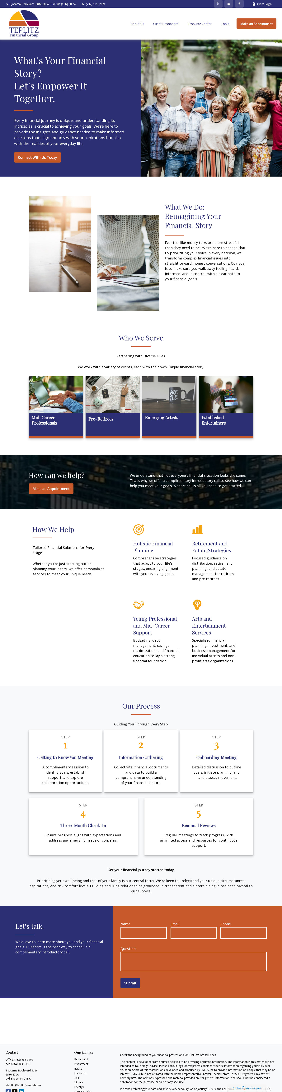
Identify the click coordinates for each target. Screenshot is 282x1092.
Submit (130, 983)
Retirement (81, 1059)
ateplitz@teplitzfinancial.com (23, 1085)
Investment (81, 1064)
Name (125, 924)
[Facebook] (239, 4)
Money (78, 1082)
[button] (137, 24)
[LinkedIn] (228, 4)
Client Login (264, 4)
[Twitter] (218, 4)
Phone (225, 924)
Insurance (80, 1073)
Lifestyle (79, 1087)
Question (128, 948)
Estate (78, 1068)
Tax (76, 1078)
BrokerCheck (208, 1055)
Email (175, 924)
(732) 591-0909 (95, 4)
